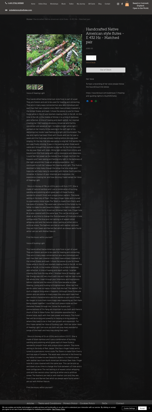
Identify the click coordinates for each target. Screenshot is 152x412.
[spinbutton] (91, 58)
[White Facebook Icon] (122, 4)
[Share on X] (100, 101)
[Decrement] (88, 58)
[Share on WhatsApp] (96, 101)
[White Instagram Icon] (118, 4)
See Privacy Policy (58, 409)
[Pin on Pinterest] (91, 101)
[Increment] (94, 58)
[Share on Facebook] (87, 101)
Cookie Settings (129, 408)
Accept (142, 408)
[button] (127, 4)
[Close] (149, 408)
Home (29, 19)
